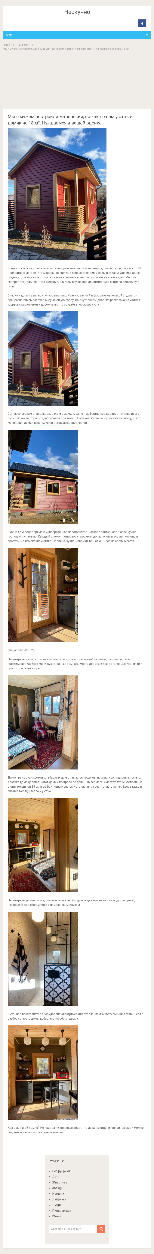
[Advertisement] (77, 79)
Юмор (56, 1216)
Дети (55, 1177)
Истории (58, 1194)
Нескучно (77, 12)
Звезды (57, 1188)
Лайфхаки (23, 44)
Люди (56, 1205)
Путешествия (61, 1211)
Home (6, 44)
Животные (59, 1182)
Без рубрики (61, 1171)
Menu (9, 35)
